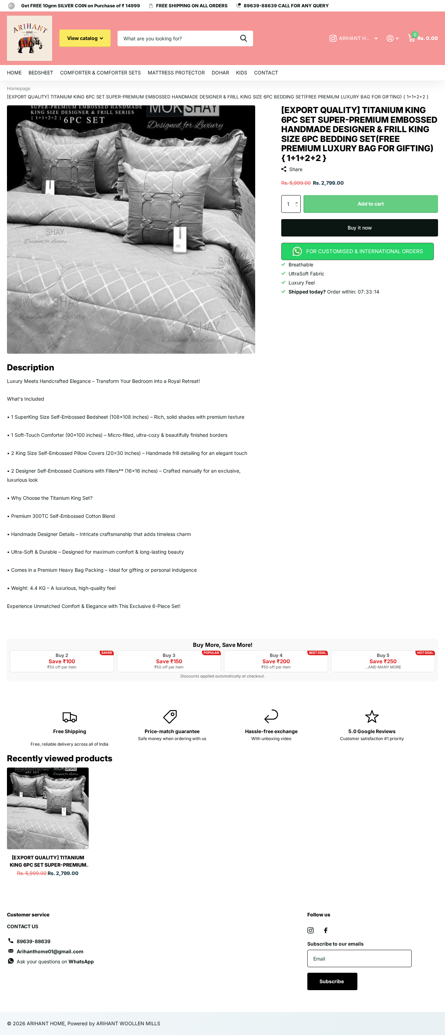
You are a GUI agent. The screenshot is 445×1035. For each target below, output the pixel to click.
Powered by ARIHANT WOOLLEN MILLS (113, 1023)
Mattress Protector (176, 72)
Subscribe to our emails (335, 944)
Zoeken (243, 38)
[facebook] (325, 930)
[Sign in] (392, 38)
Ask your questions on (55, 961)
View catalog (83, 38)
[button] (298, 198)
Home (14, 72)
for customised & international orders (364, 251)
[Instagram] (310, 930)
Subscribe (332, 981)
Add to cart (371, 204)
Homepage (19, 88)
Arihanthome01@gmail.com (50, 951)
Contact (266, 72)
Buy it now (360, 228)
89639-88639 (33, 941)
